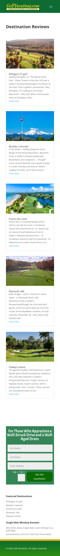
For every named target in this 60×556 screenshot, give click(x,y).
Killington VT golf (18, 74)
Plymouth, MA (16, 291)
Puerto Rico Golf (18, 219)
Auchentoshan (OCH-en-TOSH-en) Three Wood (28, 534)
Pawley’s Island (17, 367)
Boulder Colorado (18, 146)
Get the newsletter (39, 476)
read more (14, 101)
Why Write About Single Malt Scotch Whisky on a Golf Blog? (29, 529)
